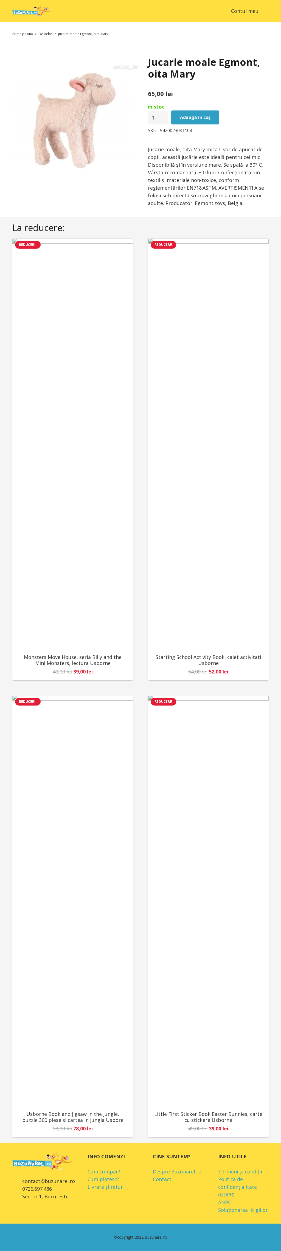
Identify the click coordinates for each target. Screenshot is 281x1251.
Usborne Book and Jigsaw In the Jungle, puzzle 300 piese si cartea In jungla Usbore (72, 1117)
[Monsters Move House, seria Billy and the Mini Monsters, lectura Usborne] (72, 443)
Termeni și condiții (240, 1171)
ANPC (224, 1202)
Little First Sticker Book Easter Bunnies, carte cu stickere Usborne (208, 1117)
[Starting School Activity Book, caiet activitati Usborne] (208, 443)
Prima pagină (22, 34)
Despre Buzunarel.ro (177, 1171)
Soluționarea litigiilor (243, 1210)
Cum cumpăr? (104, 1171)
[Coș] (217, 11)
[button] (265, 11)
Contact (162, 1179)
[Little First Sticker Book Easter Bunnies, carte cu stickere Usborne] (208, 900)
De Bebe (45, 34)
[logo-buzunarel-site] (31, 10)
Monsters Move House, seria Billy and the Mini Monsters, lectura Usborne (73, 660)
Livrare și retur (105, 1187)
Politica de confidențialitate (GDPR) (237, 1187)
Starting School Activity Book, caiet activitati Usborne (208, 660)
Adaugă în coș (195, 117)
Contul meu (244, 11)
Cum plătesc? (103, 1179)
